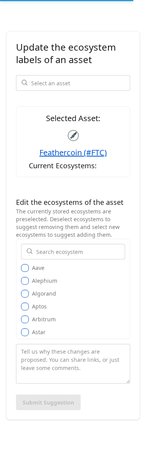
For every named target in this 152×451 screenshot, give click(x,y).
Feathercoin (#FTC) (73, 152)
